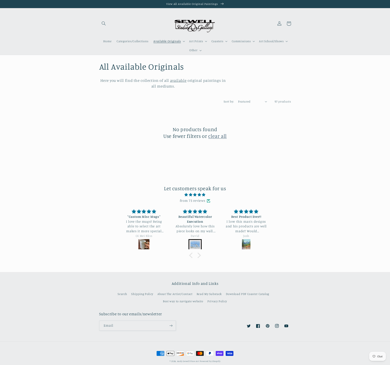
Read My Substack (209, 294)
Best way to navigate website (183, 301)
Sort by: (229, 101)
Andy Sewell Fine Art (188, 361)
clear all (217, 136)
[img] (195, 195)
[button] (103, 23)
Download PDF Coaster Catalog (247, 294)
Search (122, 294)
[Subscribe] (171, 325)
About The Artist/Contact (174, 294)
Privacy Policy (217, 301)
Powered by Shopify (210, 361)
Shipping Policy (142, 294)
